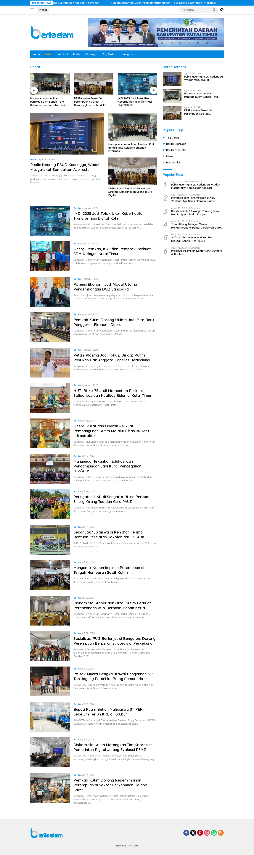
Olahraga (91, 54)
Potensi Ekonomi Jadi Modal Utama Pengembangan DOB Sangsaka (105, 286)
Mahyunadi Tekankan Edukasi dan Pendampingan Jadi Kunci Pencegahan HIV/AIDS (107, 466)
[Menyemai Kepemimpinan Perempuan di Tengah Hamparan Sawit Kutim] (50, 575)
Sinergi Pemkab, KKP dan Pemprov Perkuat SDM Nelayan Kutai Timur (137, 102)
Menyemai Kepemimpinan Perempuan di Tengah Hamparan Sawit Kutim (108, 570)
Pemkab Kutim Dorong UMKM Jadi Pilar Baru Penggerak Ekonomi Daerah (113, 322)
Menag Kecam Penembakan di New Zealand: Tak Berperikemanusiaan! (193, 199)
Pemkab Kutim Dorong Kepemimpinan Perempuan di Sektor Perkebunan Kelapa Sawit (110, 785)
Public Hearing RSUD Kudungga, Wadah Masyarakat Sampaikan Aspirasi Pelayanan (65, 169)
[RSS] (221, 833)
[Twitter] (193, 833)
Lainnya (125, 54)
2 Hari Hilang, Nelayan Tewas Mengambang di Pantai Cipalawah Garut (196, 226)
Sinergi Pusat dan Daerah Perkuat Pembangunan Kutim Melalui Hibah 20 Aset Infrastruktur (111, 431)
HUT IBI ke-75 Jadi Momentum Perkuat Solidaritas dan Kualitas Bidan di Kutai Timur (112, 393)
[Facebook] (186, 833)
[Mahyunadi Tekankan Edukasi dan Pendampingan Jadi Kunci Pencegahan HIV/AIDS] (50, 469)
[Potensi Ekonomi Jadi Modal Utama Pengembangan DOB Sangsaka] (50, 292)
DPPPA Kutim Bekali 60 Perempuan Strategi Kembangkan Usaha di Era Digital (47, 102)
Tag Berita (108, 54)
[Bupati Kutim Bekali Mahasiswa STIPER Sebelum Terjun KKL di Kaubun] (50, 717)
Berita (48, 54)
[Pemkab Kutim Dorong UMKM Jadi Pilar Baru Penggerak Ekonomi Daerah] (50, 327)
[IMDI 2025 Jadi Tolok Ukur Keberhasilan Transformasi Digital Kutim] (94, 84)
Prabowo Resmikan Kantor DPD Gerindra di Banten (196, 252)
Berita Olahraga (176, 144)
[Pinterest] (200, 833)
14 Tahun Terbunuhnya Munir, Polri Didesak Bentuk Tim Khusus (192, 239)
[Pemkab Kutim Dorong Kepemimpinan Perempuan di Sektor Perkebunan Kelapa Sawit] (50, 788)
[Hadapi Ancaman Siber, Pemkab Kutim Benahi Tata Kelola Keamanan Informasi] (132, 127)
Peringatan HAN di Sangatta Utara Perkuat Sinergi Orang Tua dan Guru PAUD (111, 499)
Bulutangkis (173, 162)
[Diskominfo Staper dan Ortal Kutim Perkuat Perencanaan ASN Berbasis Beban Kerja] (50, 611)
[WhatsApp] (214, 833)
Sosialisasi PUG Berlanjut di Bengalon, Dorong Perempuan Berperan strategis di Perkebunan (114, 641)
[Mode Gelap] (222, 10)
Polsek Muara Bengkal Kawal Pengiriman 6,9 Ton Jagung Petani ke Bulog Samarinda (113, 676)
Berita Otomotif (176, 150)
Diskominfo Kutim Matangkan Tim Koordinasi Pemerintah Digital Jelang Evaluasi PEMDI (113, 747)
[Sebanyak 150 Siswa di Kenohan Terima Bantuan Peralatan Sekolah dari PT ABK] (50, 540)
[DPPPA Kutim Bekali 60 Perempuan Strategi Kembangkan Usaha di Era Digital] (50, 84)
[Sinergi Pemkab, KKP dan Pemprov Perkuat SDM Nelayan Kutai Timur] (137, 84)
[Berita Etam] (52, 32)
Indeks (43, 9)
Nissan (170, 156)
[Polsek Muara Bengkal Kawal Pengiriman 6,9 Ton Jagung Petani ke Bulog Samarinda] (50, 681)
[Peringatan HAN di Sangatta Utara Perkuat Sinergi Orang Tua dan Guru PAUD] (50, 504)
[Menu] (32, 10)
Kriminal (63, 54)
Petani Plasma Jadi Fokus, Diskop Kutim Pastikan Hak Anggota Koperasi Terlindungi (111, 357)
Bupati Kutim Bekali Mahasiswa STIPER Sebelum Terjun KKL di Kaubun (108, 711)
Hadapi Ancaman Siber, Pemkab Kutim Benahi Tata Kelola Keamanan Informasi (131, 2)
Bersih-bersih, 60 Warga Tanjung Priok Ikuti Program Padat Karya (195, 212)
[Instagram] (207, 833)
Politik (76, 54)
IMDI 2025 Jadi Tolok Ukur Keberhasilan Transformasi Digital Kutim (91, 102)
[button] (214, 10)
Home (36, 54)
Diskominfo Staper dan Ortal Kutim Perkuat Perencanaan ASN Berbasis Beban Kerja (112, 605)
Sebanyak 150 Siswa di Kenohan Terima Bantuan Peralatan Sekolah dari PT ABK (109, 534)
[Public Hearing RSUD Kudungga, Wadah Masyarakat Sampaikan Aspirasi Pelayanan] (67, 134)
